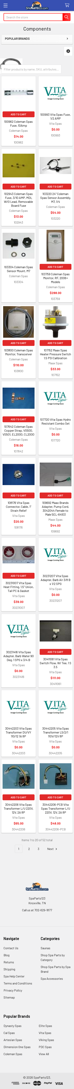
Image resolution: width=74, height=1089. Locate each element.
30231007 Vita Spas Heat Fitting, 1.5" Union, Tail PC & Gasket (18, 587)
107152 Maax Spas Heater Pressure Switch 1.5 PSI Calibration (55, 354)
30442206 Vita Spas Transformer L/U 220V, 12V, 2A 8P (18, 808)
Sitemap (9, 997)
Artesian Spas (13, 1040)
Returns (9, 962)
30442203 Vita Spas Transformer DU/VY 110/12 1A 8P (18, 732)
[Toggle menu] (5, 5)
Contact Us (11, 948)
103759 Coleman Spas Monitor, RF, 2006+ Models (55, 278)
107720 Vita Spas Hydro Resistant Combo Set (55, 421)
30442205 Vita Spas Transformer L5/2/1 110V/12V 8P (55, 732)
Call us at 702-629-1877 (37, 910)
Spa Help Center (14, 976)
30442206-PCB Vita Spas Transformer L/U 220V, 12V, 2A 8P (55, 808)
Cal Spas (9, 1033)
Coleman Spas (13, 1054)
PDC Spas (45, 1047)
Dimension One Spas (17, 1047)
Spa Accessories (52, 978)
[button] (68, 51)
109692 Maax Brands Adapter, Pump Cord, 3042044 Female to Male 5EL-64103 (55, 508)
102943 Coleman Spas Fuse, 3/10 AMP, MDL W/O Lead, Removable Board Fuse (18, 199)
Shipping (9, 969)
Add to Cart (18, 114)
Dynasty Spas (13, 1026)
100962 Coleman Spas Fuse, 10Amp (18, 123)
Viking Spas (46, 1040)
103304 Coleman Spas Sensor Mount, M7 (18, 269)
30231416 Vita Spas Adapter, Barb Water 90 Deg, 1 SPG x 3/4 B (18, 656)
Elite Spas (45, 1026)
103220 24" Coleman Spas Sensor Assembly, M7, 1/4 (55, 197)
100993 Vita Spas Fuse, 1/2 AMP (55, 116)
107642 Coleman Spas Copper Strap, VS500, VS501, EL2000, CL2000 (18, 430)
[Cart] (68, 5)
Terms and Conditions (18, 983)
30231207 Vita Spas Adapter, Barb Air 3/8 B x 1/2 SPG (55, 580)
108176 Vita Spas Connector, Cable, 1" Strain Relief (18, 506)
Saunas (45, 948)
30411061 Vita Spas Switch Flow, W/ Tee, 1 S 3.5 (55, 663)
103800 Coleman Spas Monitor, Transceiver (18, 352)
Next (50, 849)
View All (44, 1054)
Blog (6, 955)
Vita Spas (45, 1033)
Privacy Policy (13, 990)
